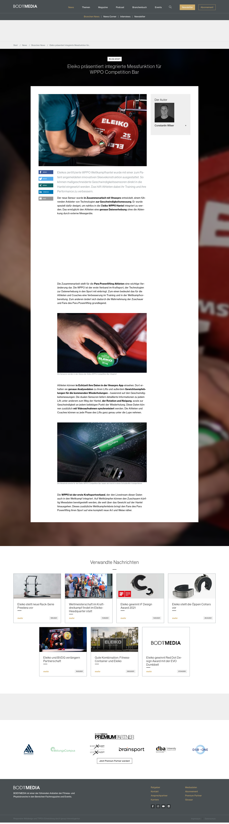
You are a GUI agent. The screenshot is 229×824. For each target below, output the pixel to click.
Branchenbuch (139, 7)
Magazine (103, 7)
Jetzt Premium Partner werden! (114, 761)
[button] (46, 172)
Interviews (125, 16)
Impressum (196, 819)
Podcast (120, 7)
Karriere (155, 799)
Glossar (189, 799)
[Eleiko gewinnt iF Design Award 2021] (140, 586)
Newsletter (187, 7)
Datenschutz (210, 819)
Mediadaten (191, 787)
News (71, 7)
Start (15, 45)
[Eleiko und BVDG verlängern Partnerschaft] (63, 639)
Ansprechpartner (159, 795)
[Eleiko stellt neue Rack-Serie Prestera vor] (37, 586)
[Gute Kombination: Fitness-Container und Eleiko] (114, 639)
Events (158, 7)
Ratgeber (155, 787)
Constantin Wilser (164, 125)
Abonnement (207, 7)
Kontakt (155, 791)
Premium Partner (193, 795)
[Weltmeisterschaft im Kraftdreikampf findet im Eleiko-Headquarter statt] (88, 586)
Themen (86, 7)
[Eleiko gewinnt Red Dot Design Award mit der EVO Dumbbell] (166, 639)
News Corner (109, 16)
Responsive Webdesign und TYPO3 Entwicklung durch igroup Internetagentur (46, 818)
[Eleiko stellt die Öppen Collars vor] (191, 586)
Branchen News (91, 16)
